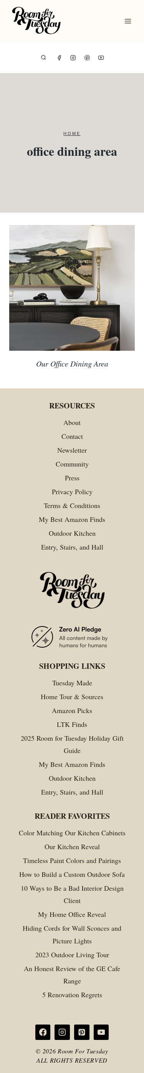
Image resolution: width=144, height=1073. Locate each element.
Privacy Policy (72, 491)
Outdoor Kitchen (72, 533)
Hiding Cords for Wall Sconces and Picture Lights (72, 934)
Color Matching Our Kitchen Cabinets (72, 832)
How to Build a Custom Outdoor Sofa (72, 874)
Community (72, 463)
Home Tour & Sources (72, 696)
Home (71, 133)
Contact (72, 436)
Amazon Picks (72, 710)
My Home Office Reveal (72, 914)
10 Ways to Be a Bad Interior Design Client (72, 894)
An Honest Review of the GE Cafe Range (72, 974)
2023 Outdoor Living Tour (72, 954)
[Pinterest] (87, 57)
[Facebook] (59, 57)
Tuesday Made (72, 682)
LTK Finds (72, 724)
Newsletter (72, 450)
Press (72, 477)
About (72, 422)
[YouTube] (101, 57)
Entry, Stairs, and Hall (72, 546)
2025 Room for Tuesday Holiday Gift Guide (72, 744)
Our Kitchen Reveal (72, 846)
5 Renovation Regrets (72, 994)
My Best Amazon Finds (72, 519)
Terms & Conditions (72, 505)
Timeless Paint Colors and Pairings (72, 860)
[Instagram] (73, 57)
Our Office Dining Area (72, 363)
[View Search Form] (43, 58)
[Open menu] (128, 21)
